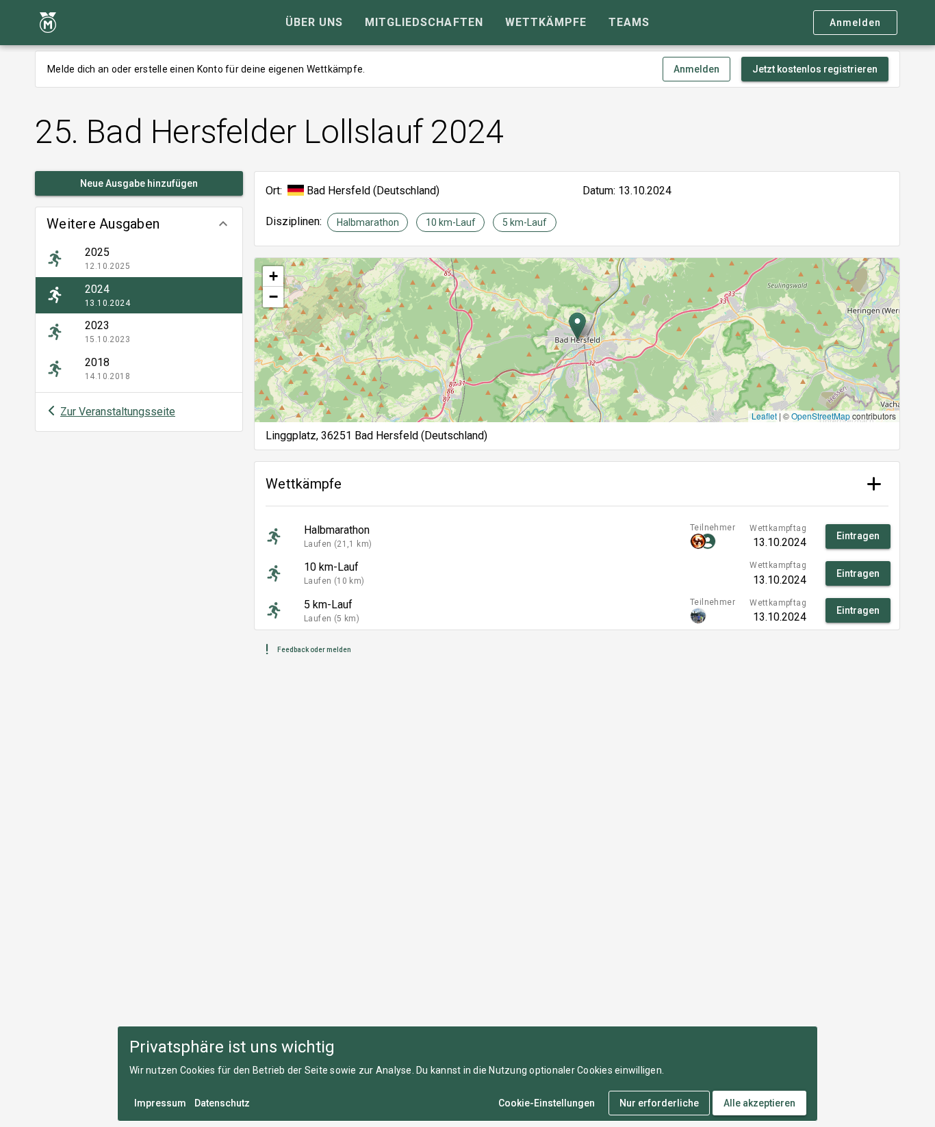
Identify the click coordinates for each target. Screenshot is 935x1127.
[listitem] (139, 258)
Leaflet (764, 416)
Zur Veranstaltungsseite (117, 411)
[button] (139, 223)
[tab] (314, 22)
